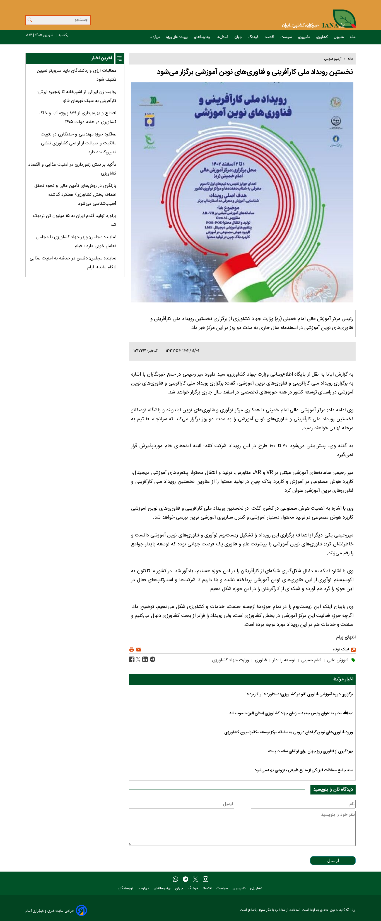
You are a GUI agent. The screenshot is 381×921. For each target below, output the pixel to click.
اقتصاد (270, 37)
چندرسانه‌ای (202, 37)
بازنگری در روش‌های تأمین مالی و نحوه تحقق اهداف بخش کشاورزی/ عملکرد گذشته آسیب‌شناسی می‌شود (75, 194)
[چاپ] (131, 649)
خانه (353, 37)
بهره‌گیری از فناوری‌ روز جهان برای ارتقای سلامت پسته (310, 751)
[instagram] (205, 879)
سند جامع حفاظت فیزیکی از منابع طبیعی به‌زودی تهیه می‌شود (304, 770)
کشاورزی (322, 37)
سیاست (286, 37)
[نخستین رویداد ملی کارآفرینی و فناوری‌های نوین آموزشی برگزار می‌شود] (152, 659)
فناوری (260, 660)
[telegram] (185, 879)
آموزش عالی (337, 660)
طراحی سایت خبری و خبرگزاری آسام (49, 910)
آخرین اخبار (102, 58)
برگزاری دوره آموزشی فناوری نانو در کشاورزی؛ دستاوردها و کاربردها (299, 694)
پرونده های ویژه (177, 37)
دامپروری (304, 37)
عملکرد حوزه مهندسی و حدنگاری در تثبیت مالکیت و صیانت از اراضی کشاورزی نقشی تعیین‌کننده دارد (78, 143)
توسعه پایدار (283, 660)
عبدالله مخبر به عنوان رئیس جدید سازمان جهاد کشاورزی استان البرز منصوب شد (291, 713)
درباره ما (155, 37)
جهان (239, 37)
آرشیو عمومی (332, 59)
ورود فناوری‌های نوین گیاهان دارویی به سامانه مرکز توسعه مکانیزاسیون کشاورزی (288, 732)
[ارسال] (137, 649)
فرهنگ (254, 37)
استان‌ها (223, 37)
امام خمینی (310, 660)
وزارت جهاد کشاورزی (230, 660)
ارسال (333, 860)
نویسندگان (126, 888)
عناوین (339, 37)
